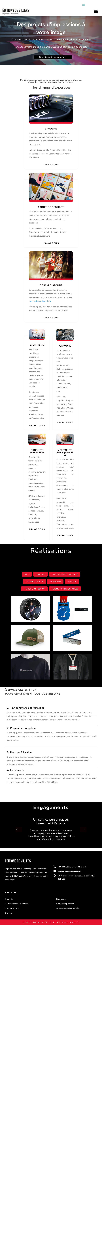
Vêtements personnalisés (65, 589)
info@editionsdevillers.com (69, 871)
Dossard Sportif (34, 581)
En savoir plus (51, 165)
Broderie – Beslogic (23, 658)
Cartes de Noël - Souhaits (16, 903)
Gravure (71, 581)
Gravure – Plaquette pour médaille (69, 602)
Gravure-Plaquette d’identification (65, 630)
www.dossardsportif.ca (40, 301)
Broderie (51, 128)
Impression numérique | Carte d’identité (71, 659)
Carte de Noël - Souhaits (65, 574)
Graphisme (55, 581)
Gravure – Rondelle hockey (27, 600)
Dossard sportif (12, 908)
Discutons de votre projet (53, 57)
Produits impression (34, 589)
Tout (26, 574)
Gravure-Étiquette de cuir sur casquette (29, 630)
